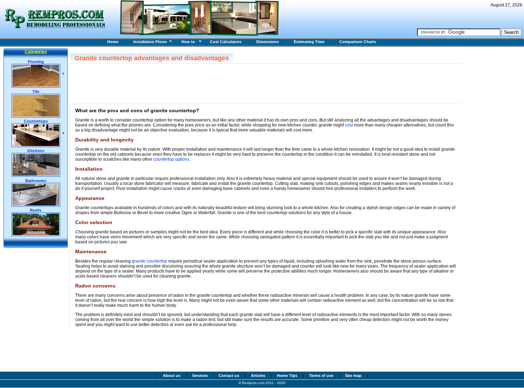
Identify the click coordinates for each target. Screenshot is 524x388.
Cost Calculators (225, 42)
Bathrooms (35, 181)
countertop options (171, 159)
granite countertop (149, 261)
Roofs (35, 210)
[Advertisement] (204, 83)
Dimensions (267, 42)
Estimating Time (309, 42)
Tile (35, 91)
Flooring (36, 62)
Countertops (36, 121)
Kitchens (35, 151)
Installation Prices (150, 42)
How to (188, 42)
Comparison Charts (357, 42)
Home (112, 42)
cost (349, 125)
